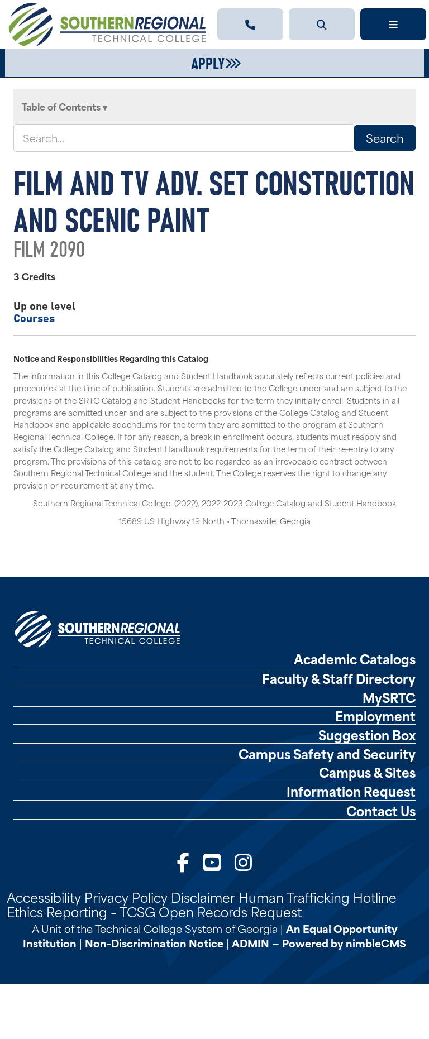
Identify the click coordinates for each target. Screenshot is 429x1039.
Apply (208, 62)
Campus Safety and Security (327, 754)
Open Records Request (230, 911)
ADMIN (250, 943)
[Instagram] (243, 861)
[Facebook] (183, 861)
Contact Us (381, 811)
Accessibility (44, 896)
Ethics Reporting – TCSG (81, 911)
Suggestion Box (367, 735)
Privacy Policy (126, 896)
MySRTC (389, 697)
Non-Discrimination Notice (154, 943)
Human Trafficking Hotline (318, 896)
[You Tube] (212, 861)
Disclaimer (203, 896)
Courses (34, 317)
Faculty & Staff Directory (339, 678)
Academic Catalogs (355, 659)
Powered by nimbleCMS (344, 943)
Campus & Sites (367, 772)
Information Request (351, 791)
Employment (375, 716)
